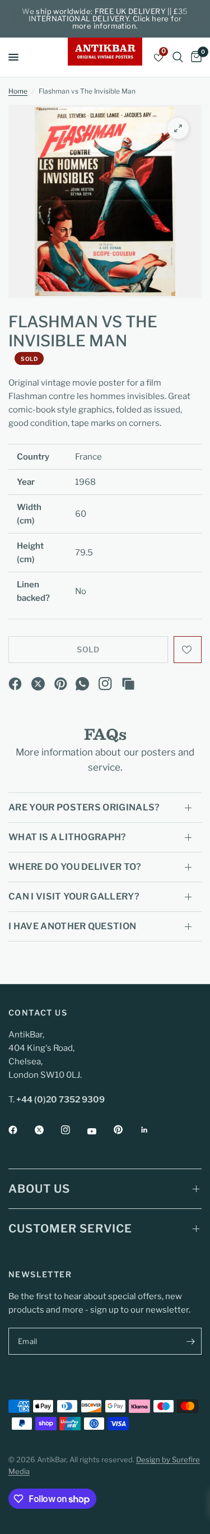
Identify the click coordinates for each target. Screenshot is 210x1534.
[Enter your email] (190, 1341)
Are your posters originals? (84, 807)
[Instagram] (105, 683)
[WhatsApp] (82, 683)
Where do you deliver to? (75, 866)
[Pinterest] (61, 683)
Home (17, 91)
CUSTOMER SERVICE (70, 1228)
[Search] (178, 57)
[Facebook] (15, 683)
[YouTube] (99, 1131)
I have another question (72, 926)
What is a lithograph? (67, 837)
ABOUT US (39, 1188)
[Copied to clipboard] (128, 683)
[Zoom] (178, 128)
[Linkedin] (152, 1130)
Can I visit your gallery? (73, 896)
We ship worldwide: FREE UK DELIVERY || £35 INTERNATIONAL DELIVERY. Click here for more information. (105, 18)
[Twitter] (47, 1130)
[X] (38, 683)
